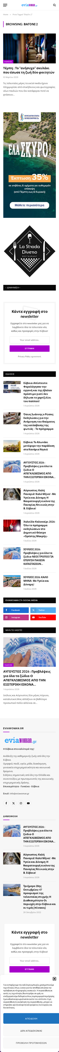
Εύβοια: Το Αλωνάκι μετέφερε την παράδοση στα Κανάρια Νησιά (39, 446)
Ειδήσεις (8, 61)
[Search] (54, 5)
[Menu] (5, 5)
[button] (54, 978)
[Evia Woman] (29, 5)
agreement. (29, 356)
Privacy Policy (24, 356)
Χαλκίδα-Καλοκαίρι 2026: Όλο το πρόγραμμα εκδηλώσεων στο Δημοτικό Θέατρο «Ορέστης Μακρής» (39, 529)
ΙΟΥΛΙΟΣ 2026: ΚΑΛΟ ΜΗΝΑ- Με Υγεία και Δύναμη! (36, 581)
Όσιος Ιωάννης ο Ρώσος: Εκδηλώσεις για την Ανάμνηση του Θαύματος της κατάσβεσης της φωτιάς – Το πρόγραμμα (39, 421)
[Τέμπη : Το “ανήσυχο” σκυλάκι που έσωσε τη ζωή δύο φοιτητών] (29, 48)
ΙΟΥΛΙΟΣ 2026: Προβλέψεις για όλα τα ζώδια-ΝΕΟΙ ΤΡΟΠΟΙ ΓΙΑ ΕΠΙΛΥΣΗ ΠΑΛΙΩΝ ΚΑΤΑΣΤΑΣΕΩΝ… (38, 556)
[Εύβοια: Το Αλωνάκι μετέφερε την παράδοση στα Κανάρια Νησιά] (12, 446)
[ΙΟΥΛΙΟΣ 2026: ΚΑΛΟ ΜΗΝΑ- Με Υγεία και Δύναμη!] (12, 581)
